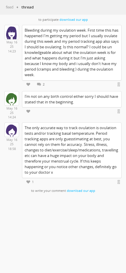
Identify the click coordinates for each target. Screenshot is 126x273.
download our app (73, 20)
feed (9, 7)
